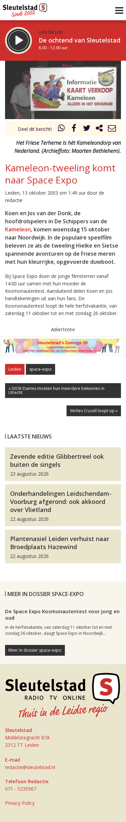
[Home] (25, 8)
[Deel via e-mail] (112, 129)
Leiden (14, 369)
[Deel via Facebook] (74, 129)
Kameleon (18, 229)
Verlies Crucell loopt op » (94, 411)
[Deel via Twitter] (86, 129)
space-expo (40, 369)
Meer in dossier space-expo (34, 650)
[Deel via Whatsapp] (61, 129)
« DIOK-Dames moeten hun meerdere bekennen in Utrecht (56, 390)
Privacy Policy (20, 803)
